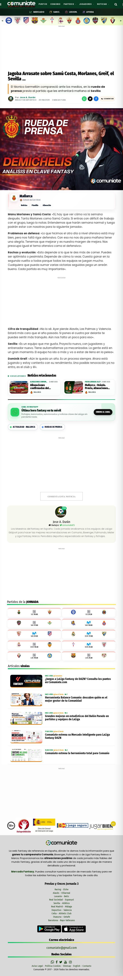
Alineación (47, 205)
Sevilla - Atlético (61, 903)
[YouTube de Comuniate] (66, 962)
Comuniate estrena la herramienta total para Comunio (77, 753)
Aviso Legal (37, 965)
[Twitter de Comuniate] (61, 962)
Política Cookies (53, 965)
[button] (107, 98)
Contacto (86, 965)
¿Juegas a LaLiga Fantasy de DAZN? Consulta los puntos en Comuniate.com (78, 680)
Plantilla (35, 205)
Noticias (24, 205)
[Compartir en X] (90, 98)
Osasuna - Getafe (61, 916)
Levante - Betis (61, 896)
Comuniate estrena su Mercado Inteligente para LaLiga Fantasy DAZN (77, 736)
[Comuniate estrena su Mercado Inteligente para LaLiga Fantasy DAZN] (26, 736)
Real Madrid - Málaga (61, 906)
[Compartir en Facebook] (96, 98)
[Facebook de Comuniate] (57, 962)
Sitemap (67, 965)
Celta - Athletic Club (61, 913)
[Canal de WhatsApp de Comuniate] (52, 962)
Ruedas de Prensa (53, 427)
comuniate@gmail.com (61, 948)
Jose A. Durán (27, 97)
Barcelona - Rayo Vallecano (61, 920)
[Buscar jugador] (116, 4)
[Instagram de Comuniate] (71, 962)
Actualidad (24, 427)
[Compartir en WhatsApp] (84, 98)
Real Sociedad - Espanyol (61, 899)
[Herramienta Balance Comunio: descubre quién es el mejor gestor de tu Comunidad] (26, 699)
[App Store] (74, 928)
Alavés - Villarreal (61, 892)
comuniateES (68, 525)
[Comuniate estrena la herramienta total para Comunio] (26, 755)
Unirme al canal (103, 412)
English (76, 965)
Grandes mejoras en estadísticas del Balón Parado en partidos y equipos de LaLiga (77, 717)
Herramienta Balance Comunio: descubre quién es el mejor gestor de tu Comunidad (76, 699)
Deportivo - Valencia (62, 910)
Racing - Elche (61, 889)
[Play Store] (49, 928)
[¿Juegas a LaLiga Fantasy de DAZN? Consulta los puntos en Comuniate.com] (26, 681)
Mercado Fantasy (22, 871)
